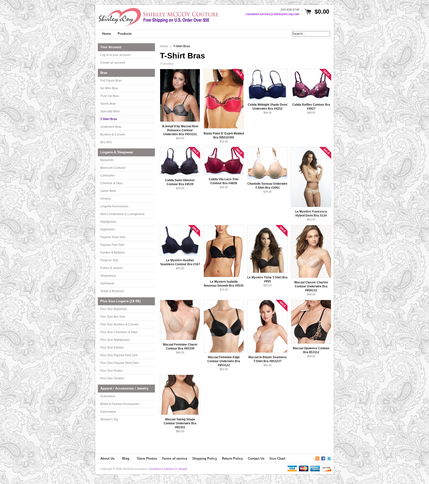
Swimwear (107, 283)
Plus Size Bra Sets (112, 316)
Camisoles (107, 175)
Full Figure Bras (111, 80)
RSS (317, 457)
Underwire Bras (110, 127)
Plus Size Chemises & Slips (119, 332)
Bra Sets (106, 142)
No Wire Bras (109, 88)
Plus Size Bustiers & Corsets (119, 324)
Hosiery (105, 198)
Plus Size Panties (112, 347)
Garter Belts (108, 191)
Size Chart (277, 458)
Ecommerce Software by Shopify (168, 469)
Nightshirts (107, 229)
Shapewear (108, 275)
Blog (125, 458)
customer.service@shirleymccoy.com (272, 14)
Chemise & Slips (111, 183)
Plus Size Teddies (112, 378)
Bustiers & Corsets (112, 134)
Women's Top (109, 419)
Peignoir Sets (109, 260)
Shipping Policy (204, 458)
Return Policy (232, 458)
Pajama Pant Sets (112, 245)
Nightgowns (108, 221)
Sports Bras (108, 103)
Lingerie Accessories (114, 206)
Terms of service (174, 458)
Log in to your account (115, 55)
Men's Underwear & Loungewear (122, 214)
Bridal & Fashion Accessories (120, 404)
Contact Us (256, 458)
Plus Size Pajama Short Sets (119, 363)
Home (164, 46)
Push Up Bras (109, 96)
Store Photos (147, 458)
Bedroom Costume (113, 168)
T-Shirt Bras (108, 119)
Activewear (107, 396)
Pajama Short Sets (112, 237)
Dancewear (108, 411)
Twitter (329, 457)
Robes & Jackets (111, 268)
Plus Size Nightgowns (115, 340)
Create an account (112, 62)
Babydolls (107, 160)
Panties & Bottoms (112, 252)
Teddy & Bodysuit (112, 291)
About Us (107, 458)
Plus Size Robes (111, 370)
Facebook (323, 457)
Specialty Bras (110, 111)
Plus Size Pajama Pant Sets (119, 355)
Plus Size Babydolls (113, 309)
